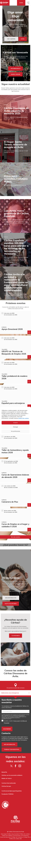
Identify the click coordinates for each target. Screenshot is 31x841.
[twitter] (11, 766)
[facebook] (15, 766)
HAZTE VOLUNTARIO (11, 603)
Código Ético (27, 837)
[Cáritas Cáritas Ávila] (5, 3)
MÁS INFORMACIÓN (10, 598)
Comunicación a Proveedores (20, 835)
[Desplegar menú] (28, 3)
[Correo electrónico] (15, 711)
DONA (22, 39)
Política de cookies (25, 834)
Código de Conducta (17, 837)
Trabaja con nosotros (11, 749)
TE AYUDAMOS (15, 635)
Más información (9, 744)
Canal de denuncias (5, 837)
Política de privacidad (13, 834)
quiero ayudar (15, 74)
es (6, 718)
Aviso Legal (17, 720)
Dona (21, 2)
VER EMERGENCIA (15, 68)
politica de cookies (23, 418)
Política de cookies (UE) (15, 838)
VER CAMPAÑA (11, 39)
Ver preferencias (15, 431)
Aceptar (15, 422)
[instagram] (20, 766)
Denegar (15, 427)
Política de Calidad (7, 835)
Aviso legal (4, 834)
